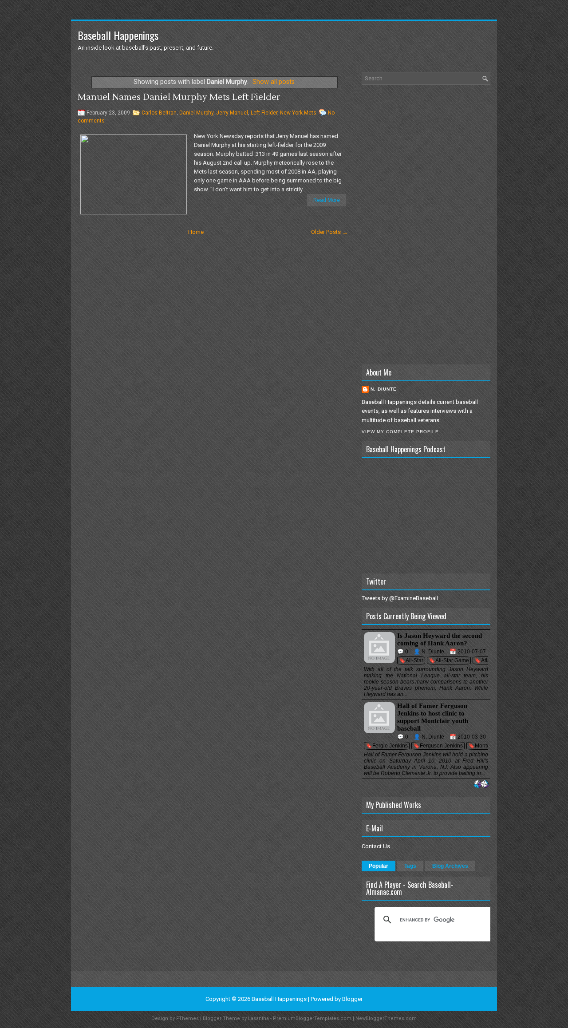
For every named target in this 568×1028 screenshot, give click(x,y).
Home (196, 232)
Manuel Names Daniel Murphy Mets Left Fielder (179, 97)
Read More (326, 200)
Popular (378, 866)
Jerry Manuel (232, 113)
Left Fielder (264, 113)
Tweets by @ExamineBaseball (400, 598)
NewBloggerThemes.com (386, 1018)
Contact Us (376, 846)
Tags (410, 866)
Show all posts (273, 81)
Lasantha (258, 1018)
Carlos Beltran (159, 113)
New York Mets (298, 113)
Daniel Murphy (196, 113)
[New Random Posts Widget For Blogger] (481, 784)
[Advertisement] (426, 224)
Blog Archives (450, 866)
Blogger (352, 999)
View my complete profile (400, 431)
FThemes (187, 1018)
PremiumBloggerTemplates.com (312, 1018)
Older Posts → (329, 232)
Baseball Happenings (118, 35)
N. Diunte (384, 389)
